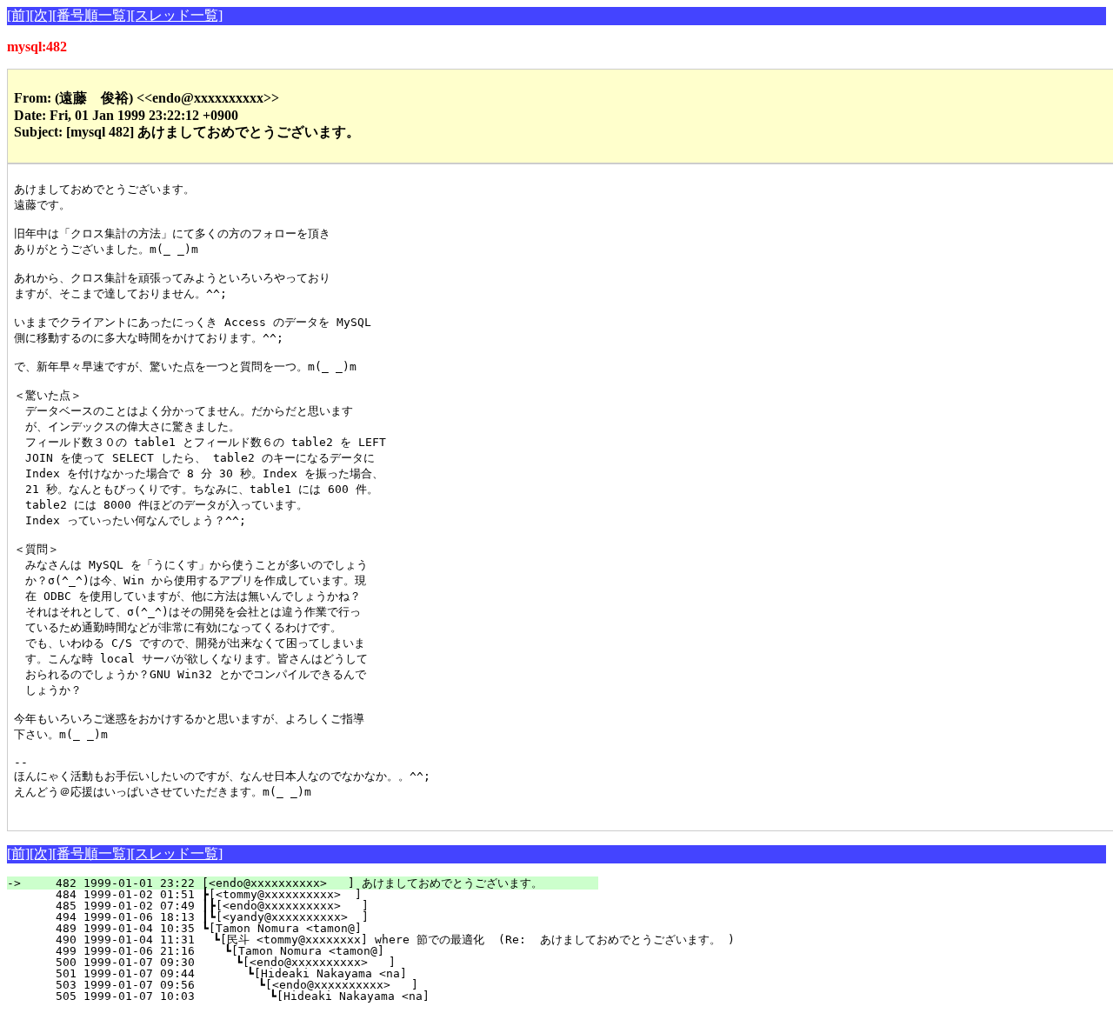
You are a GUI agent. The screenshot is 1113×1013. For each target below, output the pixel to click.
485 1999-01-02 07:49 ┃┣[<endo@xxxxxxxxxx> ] (327, 905)
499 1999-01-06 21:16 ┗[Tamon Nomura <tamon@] (328, 950)
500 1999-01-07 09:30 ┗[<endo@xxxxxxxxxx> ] (326, 962)
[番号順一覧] (91, 15)
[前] (18, 15)
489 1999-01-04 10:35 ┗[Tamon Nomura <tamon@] (330, 928)
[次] (41, 15)
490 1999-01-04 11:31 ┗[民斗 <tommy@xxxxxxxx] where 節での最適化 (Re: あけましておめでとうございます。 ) (381, 939)
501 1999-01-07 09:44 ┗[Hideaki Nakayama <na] (325, 973)
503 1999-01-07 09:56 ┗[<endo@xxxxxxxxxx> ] (324, 984)
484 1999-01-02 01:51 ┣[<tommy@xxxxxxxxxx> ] (330, 894)
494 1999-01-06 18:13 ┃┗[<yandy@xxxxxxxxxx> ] (327, 916)
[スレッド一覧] (176, 15)
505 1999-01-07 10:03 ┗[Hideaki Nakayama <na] (322, 996)
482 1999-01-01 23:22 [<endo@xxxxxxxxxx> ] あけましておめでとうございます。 (313, 883)
